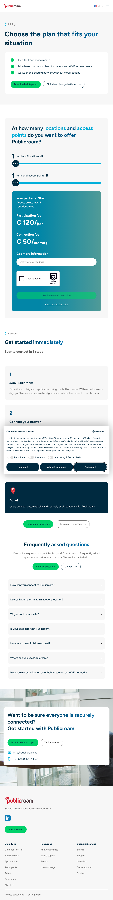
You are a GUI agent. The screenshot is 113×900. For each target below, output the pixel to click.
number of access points (39, 175)
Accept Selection (56, 467)
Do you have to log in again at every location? (36, 599)
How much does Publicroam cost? (30, 643)
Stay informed (15, 829)
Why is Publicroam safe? (24, 614)
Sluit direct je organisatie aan (62, 84)
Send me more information (56, 295)
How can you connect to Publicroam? (32, 585)
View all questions (45, 566)
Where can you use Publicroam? (29, 658)
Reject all (23, 467)
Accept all (90, 467)
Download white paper (23, 742)
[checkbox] (15, 457)
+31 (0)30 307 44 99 (25, 759)
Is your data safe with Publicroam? (30, 628)
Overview (99, 431)
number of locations (36, 156)
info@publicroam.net (25, 752)
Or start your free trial (56, 304)
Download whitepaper (25, 84)
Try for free (50, 742)
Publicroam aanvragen (38, 524)
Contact (69, 566)
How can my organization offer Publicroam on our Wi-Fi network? (48, 672)
